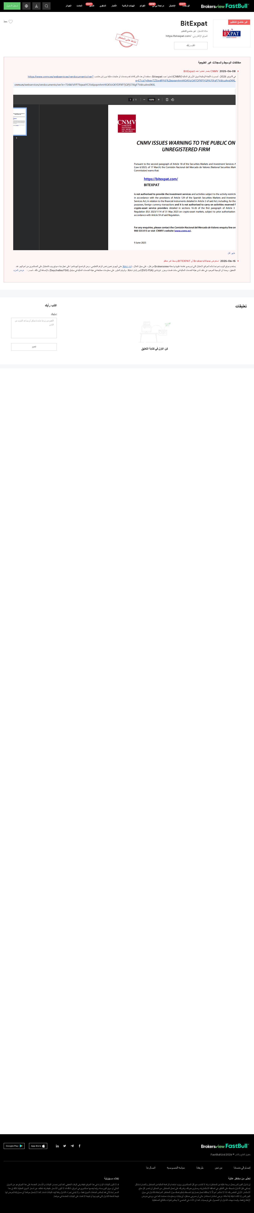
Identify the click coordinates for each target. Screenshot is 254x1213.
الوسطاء (185, 5)
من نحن (218, 1168)
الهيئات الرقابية (128, 5)
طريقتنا (199, 1168)
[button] (26, 6)
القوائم (142, 5)
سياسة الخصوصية (176, 1168)
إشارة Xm (127, 266)
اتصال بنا (150, 1168)
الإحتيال (172, 5)
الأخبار (114, 5)
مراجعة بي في (156, 5)
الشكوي (102, 5)
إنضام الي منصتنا (242, 1168)
